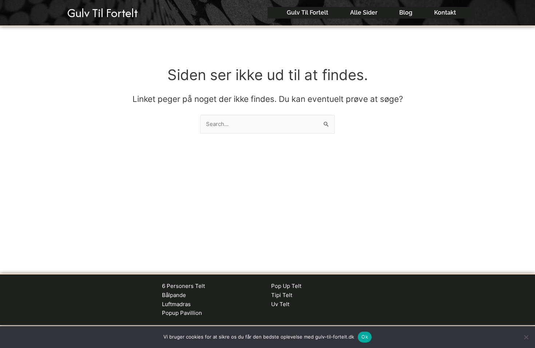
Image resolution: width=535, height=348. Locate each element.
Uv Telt (280, 304)
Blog (405, 12)
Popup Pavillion (182, 312)
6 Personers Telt (183, 285)
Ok (364, 337)
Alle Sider (363, 12)
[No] (526, 337)
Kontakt (445, 12)
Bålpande (174, 295)
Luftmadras (176, 304)
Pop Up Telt (286, 285)
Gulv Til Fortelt (102, 12)
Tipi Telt (281, 295)
